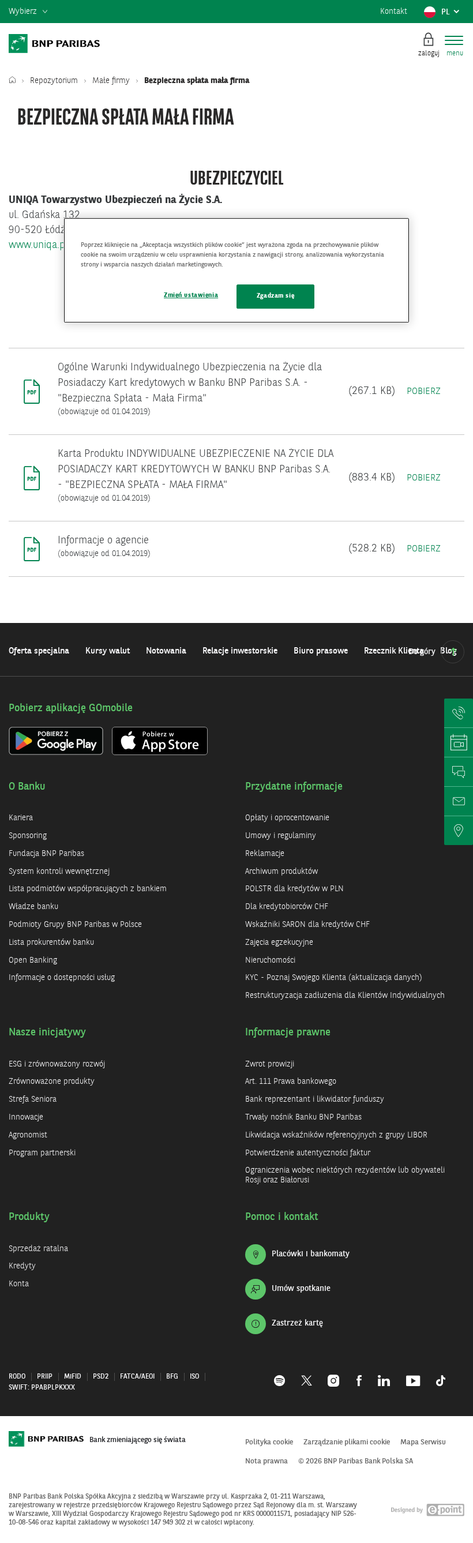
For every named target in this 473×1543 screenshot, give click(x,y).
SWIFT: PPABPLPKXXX (42, 1387)
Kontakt (393, 11)
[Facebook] (359, 1375)
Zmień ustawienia (191, 295)
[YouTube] (413, 1375)
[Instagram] (334, 1375)
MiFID (72, 1376)
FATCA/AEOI (137, 1376)
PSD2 (100, 1376)
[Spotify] (283, 1375)
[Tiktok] (436, 1375)
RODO (17, 1376)
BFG (172, 1376)
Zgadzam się (275, 296)
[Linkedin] (384, 1375)
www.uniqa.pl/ (40, 245)
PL (452, 14)
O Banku (27, 787)
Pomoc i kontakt (281, 1217)
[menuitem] (28, 12)
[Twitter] (306, 1375)
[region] (236, 270)
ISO (194, 1376)
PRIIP (44, 1376)
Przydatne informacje (294, 787)
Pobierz (424, 391)
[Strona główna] (15, 81)
